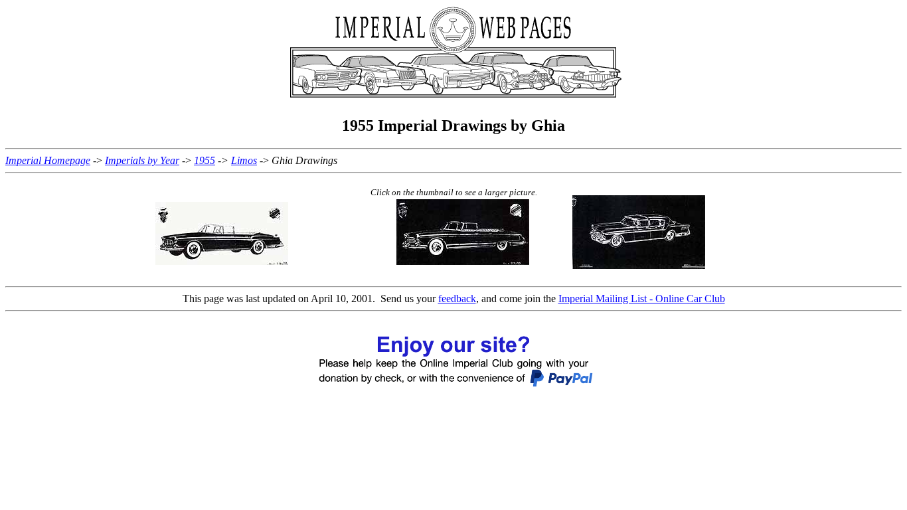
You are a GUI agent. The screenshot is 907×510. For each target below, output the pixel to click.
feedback (457, 298)
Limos (244, 160)
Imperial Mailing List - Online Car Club (641, 298)
